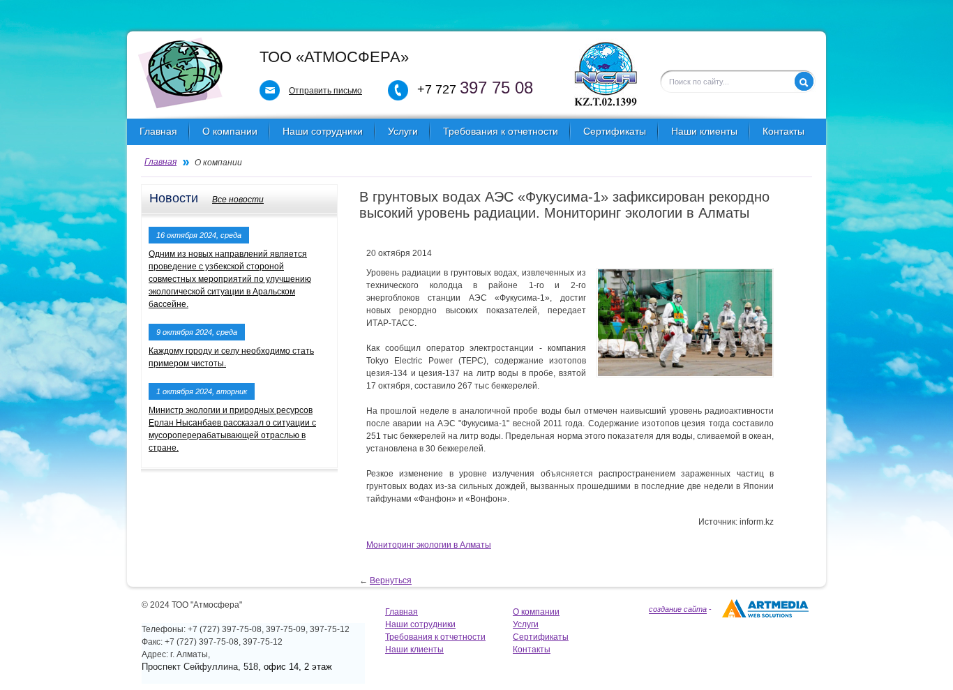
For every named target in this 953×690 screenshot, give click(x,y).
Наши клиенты (704, 131)
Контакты (783, 131)
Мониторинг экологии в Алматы (428, 545)
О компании (229, 131)
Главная (158, 131)
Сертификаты (614, 131)
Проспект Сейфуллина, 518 (200, 666)
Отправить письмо (325, 91)
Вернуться (391, 580)
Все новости (238, 199)
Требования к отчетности (500, 131)
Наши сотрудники (323, 131)
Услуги (403, 131)
